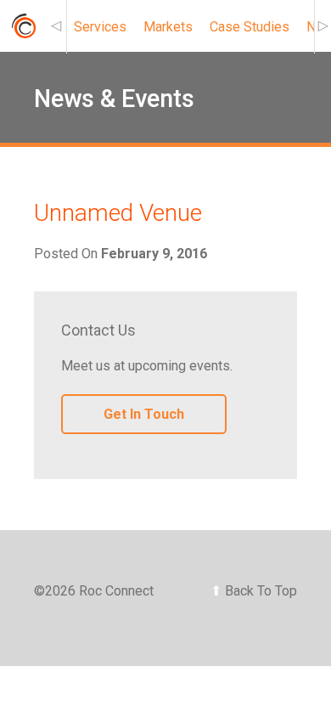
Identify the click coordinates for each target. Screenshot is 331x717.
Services (100, 27)
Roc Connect (23, 30)
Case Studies (249, 27)
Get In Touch (144, 414)
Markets (168, 27)
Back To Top (253, 591)
